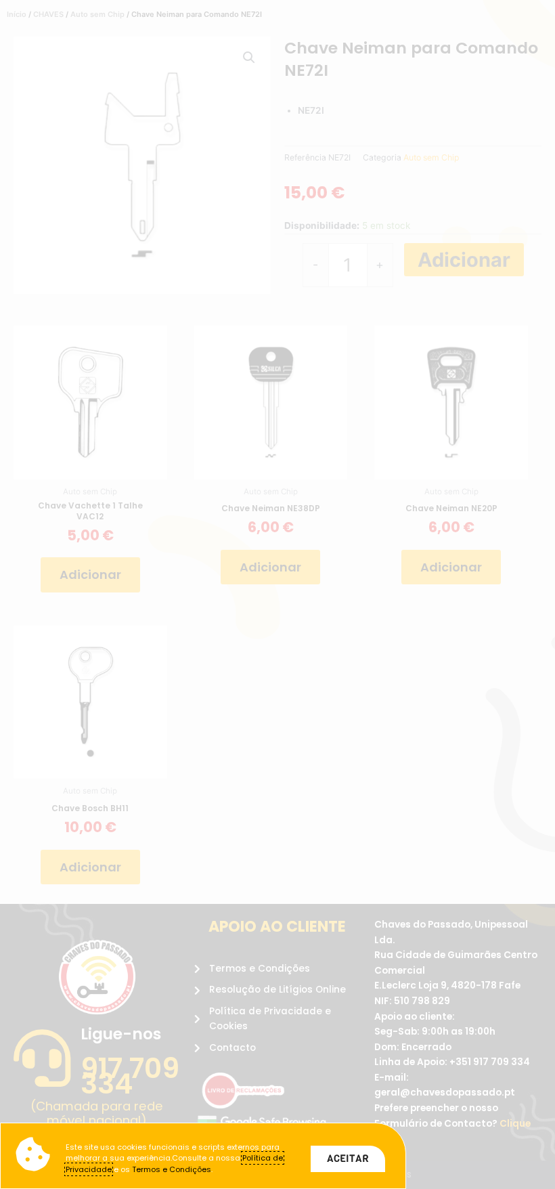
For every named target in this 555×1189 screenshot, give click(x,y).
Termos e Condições (171, 1169)
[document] (277, 594)
